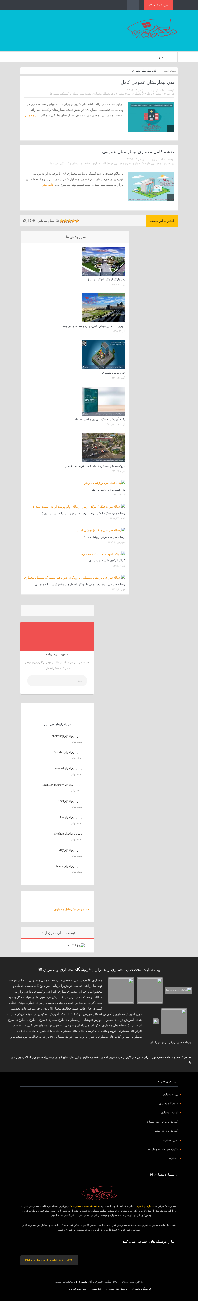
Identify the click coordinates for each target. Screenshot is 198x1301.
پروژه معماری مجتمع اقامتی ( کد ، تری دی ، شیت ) (95, 466)
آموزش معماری (169, 1112)
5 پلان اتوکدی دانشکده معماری (107, 560)
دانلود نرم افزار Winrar (69, 866)
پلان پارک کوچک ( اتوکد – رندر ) (106, 279)
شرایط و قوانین (77, 1288)
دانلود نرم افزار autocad (68, 768)
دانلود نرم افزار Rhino (69, 817)
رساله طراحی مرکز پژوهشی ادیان (104, 537)
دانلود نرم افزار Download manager (61, 784)
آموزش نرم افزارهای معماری (162, 1121)
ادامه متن (47, 184)
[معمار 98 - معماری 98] (99, 1193)
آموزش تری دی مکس (166, 1130)
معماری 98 (81, 1281)
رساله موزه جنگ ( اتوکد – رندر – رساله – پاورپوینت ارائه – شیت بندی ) (83, 513)
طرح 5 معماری (141, 93)
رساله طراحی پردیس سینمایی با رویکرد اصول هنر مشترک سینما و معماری (80, 584)
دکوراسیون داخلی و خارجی (163, 1149)
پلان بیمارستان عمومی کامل (147, 82)
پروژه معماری (170, 1094)
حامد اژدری (158, 90)
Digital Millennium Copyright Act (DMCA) (49, 1260)
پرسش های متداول (116, 1288)
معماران (173, 1157)
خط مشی (96, 1288)
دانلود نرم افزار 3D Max (68, 752)
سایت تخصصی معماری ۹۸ (84, 1205)
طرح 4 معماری (161, 93)
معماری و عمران (145, 1205)
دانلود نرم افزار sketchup (68, 833)
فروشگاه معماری (102, 93)
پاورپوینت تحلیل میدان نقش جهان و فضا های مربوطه (93, 326)
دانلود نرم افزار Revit (70, 801)
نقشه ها (54, 93)
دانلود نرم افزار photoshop (67, 736)
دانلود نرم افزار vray (70, 850)
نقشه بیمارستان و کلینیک (76, 93)
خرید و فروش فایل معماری (71, 909)
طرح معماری (123, 93)
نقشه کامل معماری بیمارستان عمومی (138, 151)
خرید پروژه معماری (113, 372)
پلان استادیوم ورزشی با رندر (108, 489)
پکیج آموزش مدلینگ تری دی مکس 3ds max (99, 419)
